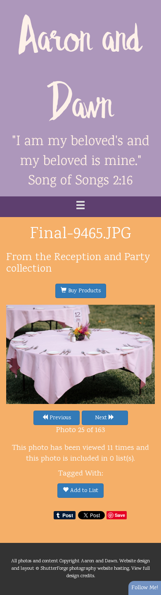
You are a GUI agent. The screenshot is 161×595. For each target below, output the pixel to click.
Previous (59, 418)
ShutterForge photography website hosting (84, 568)
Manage (150, 4)
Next (102, 418)
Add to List (83, 491)
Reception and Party (102, 257)
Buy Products (83, 291)
